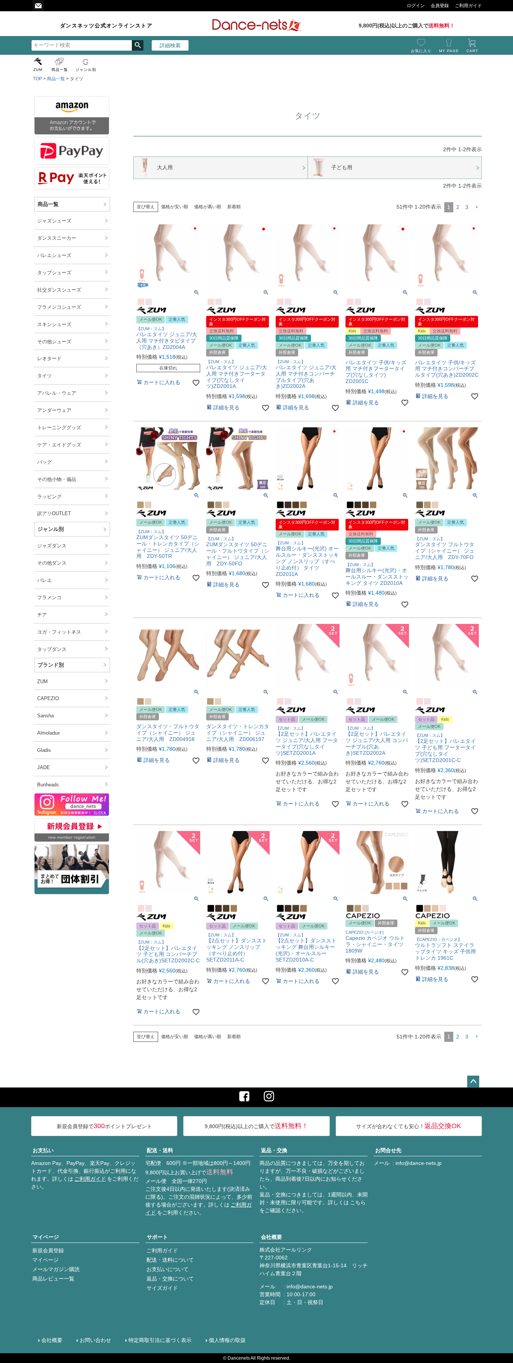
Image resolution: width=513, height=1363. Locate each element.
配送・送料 (160, 1150)
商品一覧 (59, 70)
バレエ (44, 580)
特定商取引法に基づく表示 (160, 1340)
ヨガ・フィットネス (59, 632)
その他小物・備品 (56, 479)
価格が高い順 (207, 206)
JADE (43, 767)
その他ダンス (51, 563)
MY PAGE (449, 51)
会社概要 (271, 1237)
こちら (358, 1202)
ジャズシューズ (54, 221)
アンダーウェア (54, 410)
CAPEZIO (48, 698)
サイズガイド (162, 1288)
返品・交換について (170, 1279)
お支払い (43, 1150)
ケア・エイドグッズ (59, 445)
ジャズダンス (51, 546)
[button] (476, 207)
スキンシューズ (54, 324)
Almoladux (48, 733)
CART (472, 51)
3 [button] (466, 207)
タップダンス (51, 649)
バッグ (44, 462)
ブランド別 (51, 665)
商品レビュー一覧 (53, 1279)
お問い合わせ (95, 1340)
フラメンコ (49, 597)
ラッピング (49, 496)
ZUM (38, 70)
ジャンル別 (85, 70)
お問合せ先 (388, 1150)
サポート (157, 1237)
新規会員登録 (48, 1250)
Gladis (44, 750)
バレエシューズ (54, 255)
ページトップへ (473, 1082)
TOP (37, 78)
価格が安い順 (174, 206)
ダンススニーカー (56, 238)
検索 (137, 45)
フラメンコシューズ (59, 307)
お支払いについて (167, 1269)
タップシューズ (54, 272)
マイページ (46, 1237)
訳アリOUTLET (54, 513)
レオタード (49, 358)
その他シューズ (54, 341)
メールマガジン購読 (56, 1269)
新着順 (234, 206)
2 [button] (457, 207)
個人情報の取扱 (227, 1340)
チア (42, 615)
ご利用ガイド (90, 1179)
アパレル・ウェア (56, 393)
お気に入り (421, 51)
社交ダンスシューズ (59, 290)
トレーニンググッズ (59, 427)
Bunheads (48, 784)
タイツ (44, 376)
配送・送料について (170, 1260)
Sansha (45, 715)
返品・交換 (274, 1150)
